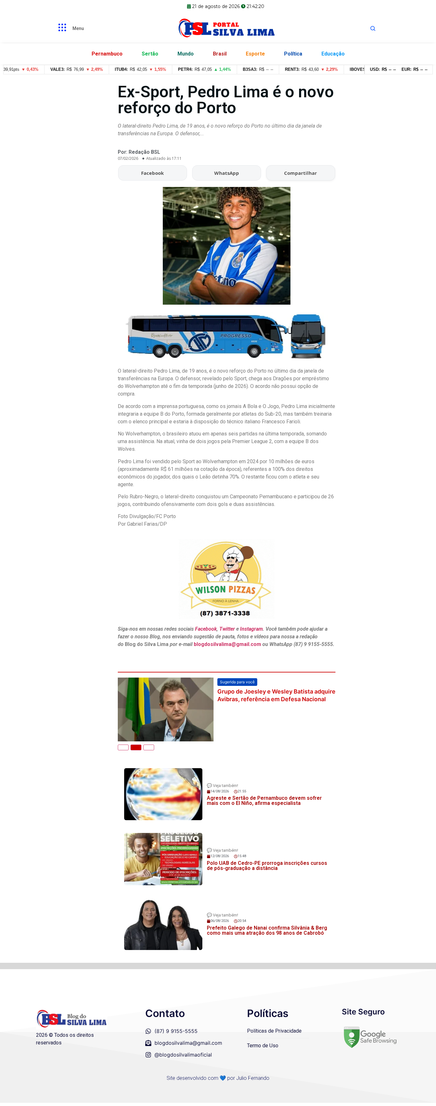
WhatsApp (226, 173)
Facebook (152, 173)
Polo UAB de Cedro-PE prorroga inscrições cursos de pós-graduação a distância (267, 865)
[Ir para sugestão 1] (123, 747)
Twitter (227, 629)
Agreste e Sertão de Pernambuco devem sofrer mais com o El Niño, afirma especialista (264, 800)
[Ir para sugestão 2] (136, 747)
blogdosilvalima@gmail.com (228, 644)
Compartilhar (300, 173)
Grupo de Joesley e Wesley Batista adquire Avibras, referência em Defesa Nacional (276, 695)
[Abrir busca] (372, 28)
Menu (78, 28)
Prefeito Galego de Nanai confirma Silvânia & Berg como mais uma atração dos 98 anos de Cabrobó (267, 930)
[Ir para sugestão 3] (148, 747)
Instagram (251, 629)
